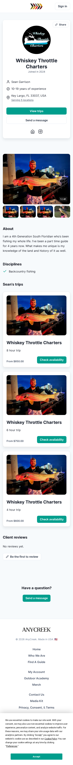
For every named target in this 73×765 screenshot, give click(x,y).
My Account (36, 672)
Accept (36, 756)
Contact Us (36, 694)
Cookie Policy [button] (50, 739)
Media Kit (36, 701)
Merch (36, 684)
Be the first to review (24, 556)
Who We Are (36, 655)
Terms (50, 707)
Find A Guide (36, 662)
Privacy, (24, 707)
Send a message (37, 120)
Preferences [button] (11, 746)
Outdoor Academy (36, 678)
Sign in (62, 6)
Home (37, 649)
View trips (36, 111)
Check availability (52, 360)
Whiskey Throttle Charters (34, 342)
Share (62, 24)
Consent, (36, 707)
